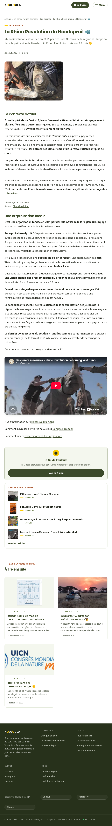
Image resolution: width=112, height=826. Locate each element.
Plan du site (74, 819)
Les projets (45, 19)
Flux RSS (9, 781)
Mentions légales (49, 771)
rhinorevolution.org (42, 421)
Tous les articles (84, 735)
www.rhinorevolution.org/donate (43, 436)
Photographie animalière (89, 745)
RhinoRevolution (21, 206)
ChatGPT (47, 796)
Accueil (8, 19)
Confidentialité (48, 776)
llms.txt (61, 819)
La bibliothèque (48, 745)
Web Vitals (90, 819)
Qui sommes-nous (86, 750)
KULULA (13, 5)
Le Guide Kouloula (86, 740)
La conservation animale (26, 19)
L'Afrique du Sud (49, 735)
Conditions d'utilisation (52, 781)
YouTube (9, 771)
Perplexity (84, 796)
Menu (102, 5)
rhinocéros (11, 193)
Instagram (10, 776)
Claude (10, 807)
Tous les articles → (17, 543)
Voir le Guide (56, 473)
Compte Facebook (62, 428)
